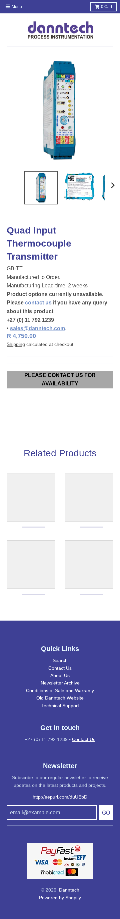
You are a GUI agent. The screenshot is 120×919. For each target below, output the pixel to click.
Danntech (69, 890)
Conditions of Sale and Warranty (60, 690)
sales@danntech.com (37, 328)
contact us (38, 302)
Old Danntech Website (60, 698)
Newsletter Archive (60, 682)
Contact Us (60, 668)
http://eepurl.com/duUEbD (60, 797)
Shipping (16, 344)
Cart (106, 6)
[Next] (112, 185)
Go (106, 813)
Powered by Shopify (60, 897)
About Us (60, 675)
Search (60, 660)
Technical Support (60, 705)
